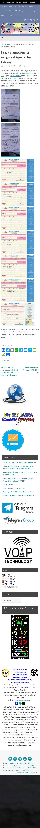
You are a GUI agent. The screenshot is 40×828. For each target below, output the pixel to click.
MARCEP (3, 15)
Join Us (25, 2)
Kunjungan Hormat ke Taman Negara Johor (18, 492)
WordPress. (34, 772)
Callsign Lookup (23, 11)
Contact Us (32, 2)
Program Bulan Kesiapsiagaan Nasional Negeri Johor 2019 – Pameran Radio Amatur (9, 371)
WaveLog (32, 11)
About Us (18, 2)
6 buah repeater (15, 76)
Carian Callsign (8, 485)
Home (2, 2)
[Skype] (31, 19)
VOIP (15, 11)
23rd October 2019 (16, 66)
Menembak (4, 11)
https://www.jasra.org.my (23, 700)
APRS (10, 11)
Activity (7, 44)
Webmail (31, 6)
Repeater (24, 6)
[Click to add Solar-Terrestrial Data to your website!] (20, 659)
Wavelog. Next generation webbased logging (18, 496)
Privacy (10, 15)
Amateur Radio (10, 2)
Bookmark (6, 360)
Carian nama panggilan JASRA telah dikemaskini (19, 462)
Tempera (26, 772)
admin (5, 66)
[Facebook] (28, 19)
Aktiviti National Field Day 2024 (14, 488)
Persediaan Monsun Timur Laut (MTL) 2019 (31, 369)
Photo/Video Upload (6, 6)
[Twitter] (24, 19)
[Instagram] (34, 19)
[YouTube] (37, 19)
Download (17, 6)
